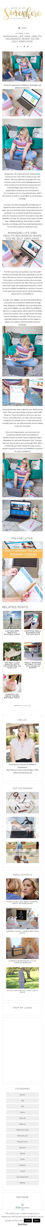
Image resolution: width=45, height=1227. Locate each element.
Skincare (22, 1147)
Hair (22, 1106)
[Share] (17, 46)
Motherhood (22, 1136)
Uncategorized (22, 1177)
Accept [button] (27, 1220)
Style (22, 1159)
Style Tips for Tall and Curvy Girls (22, 991)
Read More (22, 1224)
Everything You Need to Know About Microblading (22, 902)
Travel (22, 1171)
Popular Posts (22, 1142)
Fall (22, 1100)
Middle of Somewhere (22, 13)
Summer (22, 1165)
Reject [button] (36, 1220)
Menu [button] (24, 28)
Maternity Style (23, 1130)
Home (22, 1112)
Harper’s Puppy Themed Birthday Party (22, 932)
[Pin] (24, 46)
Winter (22, 1183)
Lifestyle (27, 705)
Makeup (22, 1124)
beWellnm (25, 85)
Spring (22, 1153)
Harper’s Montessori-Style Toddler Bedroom (22, 961)
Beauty (22, 1095)
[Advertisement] (22, 1049)
